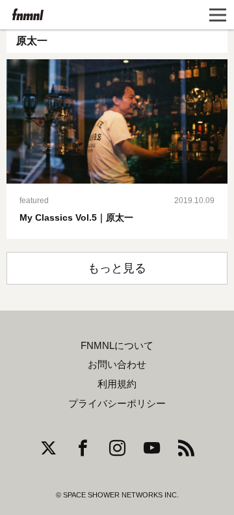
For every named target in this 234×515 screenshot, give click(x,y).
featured (34, 200)
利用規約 (117, 384)
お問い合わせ (117, 364)
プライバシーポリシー (117, 403)
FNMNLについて (117, 346)
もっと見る (117, 268)
